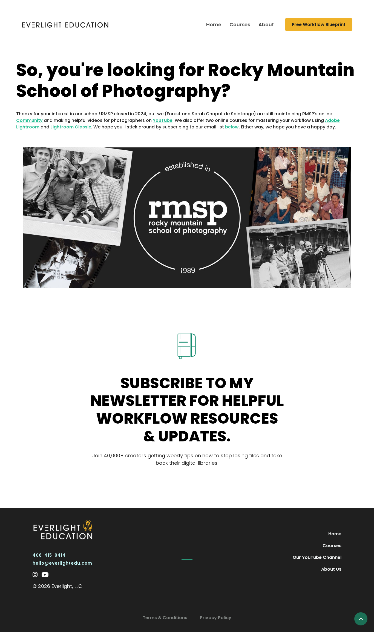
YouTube (162, 120)
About (266, 24)
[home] (65, 24)
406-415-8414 (49, 555)
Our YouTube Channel (317, 557)
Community (29, 120)
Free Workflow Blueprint (319, 24)
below (232, 127)
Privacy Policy (215, 617)
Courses (239, 24)
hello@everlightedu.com (62, 563)
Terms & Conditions (165, 617)
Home (213, 24)
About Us (331, 569)
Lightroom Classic (70, 127)
